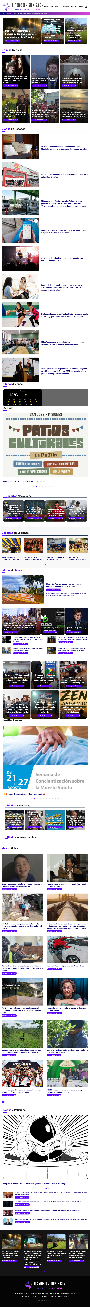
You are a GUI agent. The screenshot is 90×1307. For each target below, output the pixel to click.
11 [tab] (46, 487)
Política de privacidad (21, 1293)
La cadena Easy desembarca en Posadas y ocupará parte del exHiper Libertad (64, 175)
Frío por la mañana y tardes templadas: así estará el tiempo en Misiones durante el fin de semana (74, 114)
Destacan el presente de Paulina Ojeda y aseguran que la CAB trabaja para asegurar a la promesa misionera (64, 315)
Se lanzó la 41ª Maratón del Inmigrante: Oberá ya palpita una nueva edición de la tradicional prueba (17, 679)
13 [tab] (49, 487)
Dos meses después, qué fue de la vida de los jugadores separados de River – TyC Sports (55, 512)
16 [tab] (54, 487)
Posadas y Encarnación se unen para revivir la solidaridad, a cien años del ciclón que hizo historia (37, 482)
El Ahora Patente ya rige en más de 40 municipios (65, 966)
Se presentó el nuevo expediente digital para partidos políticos (25, 794)
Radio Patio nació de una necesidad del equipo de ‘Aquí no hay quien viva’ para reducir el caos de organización (47, 1210)
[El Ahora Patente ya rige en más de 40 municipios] (67, 949)
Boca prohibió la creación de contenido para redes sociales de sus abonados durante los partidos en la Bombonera (15, 819)
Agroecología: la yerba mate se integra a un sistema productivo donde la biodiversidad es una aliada (21, 1051)
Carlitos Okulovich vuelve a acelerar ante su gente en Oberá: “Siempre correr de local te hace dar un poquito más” (14, 113)
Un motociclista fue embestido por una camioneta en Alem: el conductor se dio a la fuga (56, 1254)
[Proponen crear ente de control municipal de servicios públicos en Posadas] (67, 868)
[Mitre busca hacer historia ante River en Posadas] (56, 545)
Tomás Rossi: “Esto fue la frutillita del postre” (10, 558)
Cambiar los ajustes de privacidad (62, 1293)
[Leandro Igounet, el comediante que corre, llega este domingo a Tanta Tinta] (67, 992)
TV (52, 7)
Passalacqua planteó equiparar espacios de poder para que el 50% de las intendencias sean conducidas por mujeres (44, 113)
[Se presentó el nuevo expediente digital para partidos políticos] (45, 757)
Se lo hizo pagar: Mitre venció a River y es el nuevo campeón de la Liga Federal (33, 559)
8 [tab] (42, 487)
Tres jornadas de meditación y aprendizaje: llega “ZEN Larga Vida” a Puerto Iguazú (73, 708)
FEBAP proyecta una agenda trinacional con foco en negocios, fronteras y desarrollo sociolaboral (62, 343)
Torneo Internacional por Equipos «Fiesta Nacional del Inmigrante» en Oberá (33, 1253)
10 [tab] (45, 487)
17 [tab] (55, 487)
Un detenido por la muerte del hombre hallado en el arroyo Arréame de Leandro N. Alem (72, 80)
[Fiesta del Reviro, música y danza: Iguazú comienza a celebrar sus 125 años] (23, 589)
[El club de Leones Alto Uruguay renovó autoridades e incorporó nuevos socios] (6, 650)
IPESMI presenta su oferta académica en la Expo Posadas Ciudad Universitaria (65, 1091)
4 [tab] (36, 487)
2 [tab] (33, 487)
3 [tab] (34, 487)
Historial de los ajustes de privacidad (34, 1296)
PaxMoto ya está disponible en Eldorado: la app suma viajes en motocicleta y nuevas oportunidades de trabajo (28, 639)
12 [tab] (48, 487)
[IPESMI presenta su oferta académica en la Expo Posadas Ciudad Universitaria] (67, 1073)
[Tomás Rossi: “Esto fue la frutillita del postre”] (11, 545)
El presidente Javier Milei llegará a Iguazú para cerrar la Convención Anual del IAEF (76, 629)
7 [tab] (40, 487)
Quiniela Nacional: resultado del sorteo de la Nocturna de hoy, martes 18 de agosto (55, 821)
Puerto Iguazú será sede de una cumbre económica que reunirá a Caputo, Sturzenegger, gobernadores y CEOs (21, 1010)
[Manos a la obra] (78, 545)
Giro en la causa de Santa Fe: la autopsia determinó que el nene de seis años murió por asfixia (22, 885)
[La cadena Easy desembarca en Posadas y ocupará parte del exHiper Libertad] (20, 174)
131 (15, 1102)
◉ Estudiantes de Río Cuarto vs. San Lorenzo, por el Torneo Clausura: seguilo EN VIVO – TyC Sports (34, 511)
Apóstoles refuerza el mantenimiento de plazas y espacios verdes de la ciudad (31, 13)
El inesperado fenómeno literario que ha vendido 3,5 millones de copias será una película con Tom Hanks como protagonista (51, 1219)
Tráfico (57, 7)
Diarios (46, 7)
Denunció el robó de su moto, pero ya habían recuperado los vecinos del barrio (45, 679)
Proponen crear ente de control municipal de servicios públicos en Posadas (67, 885)
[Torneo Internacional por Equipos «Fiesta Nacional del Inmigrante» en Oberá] (33, 1241)
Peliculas (65, 7)
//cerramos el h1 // (23, 7)
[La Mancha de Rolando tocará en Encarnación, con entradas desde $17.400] (20, 258)
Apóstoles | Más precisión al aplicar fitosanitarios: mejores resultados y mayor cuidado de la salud (78, 1254)
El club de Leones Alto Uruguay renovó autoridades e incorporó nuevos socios (28, 649)
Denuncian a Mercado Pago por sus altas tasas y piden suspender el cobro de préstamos (63, 231)
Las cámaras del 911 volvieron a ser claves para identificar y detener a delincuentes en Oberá (72, 649)
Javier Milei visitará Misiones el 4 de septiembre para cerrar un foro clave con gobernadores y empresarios (15, 79)
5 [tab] (37, 487)
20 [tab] (60, 487)
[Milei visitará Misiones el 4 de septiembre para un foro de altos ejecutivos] (45, 72)
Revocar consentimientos (60, 1296)
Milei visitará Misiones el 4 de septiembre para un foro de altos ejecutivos (43, 80)
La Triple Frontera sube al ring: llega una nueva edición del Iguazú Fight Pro (73, 680)
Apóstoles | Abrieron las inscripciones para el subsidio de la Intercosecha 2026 (67, 1051)
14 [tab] (51, 487)
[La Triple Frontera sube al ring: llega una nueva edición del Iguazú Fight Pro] (73, 675)
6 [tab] (39, 487)
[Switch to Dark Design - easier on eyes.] (86, 14)
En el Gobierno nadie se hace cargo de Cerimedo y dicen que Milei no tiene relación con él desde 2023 (75, 820)
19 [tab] (58, 487)
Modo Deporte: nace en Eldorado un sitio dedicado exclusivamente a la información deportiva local (52, 629)
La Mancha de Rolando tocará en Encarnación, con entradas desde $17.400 (62, 259)
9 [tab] (43, 487)
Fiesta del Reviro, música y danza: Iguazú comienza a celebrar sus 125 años (63, 585)
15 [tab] (52, 487)
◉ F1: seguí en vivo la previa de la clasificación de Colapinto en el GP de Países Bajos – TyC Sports (13, 510)
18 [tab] (57, 487)
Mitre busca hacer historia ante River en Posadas (56, 558)
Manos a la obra (74, 557)
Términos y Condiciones (39, 1293)
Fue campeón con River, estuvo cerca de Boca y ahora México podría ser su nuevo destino (22, 1091)
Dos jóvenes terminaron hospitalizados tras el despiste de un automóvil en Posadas (21, 34)
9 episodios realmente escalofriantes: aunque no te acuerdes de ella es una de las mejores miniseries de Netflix (48, 1202)
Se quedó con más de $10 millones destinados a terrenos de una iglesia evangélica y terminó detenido (45, 707)
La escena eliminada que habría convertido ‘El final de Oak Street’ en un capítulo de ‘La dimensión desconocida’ (42, 1184)
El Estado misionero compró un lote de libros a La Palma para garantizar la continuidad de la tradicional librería (22, 926)
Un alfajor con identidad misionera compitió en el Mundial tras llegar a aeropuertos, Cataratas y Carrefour (64, 148)
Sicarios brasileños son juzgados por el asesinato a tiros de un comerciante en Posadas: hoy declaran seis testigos (22, 968)
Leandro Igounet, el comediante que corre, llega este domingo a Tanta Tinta (66, 1009)
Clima (81, 7)
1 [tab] (31, 487)
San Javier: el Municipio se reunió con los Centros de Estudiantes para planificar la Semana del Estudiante (16, 708)
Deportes (74, 7)
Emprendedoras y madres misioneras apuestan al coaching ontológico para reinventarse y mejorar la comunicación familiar (62, 287)
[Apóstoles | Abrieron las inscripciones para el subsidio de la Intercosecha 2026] (67, 1034)
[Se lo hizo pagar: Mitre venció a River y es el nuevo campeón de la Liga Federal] (33, 545)
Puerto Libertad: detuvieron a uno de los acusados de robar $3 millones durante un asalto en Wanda (72, 638)
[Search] (86, 7)
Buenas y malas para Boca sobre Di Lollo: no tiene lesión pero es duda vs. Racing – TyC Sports (76, 511)
